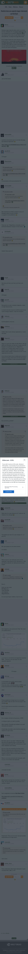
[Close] (24, 460)
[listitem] (14, 487)
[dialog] (14, 477)
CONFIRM (9, 491)
